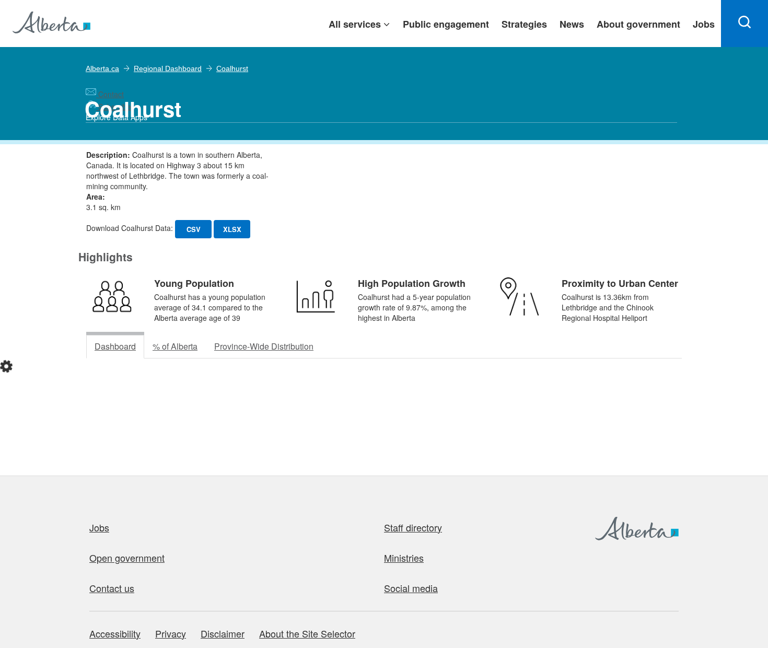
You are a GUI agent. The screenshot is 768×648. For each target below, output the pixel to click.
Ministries (404, 557)
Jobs (99, 527)
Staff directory (413, 527)
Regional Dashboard (168, 68)
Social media (411, 588)
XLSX (232, 229)
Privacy (170, 633)
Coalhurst (232, 68)
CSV (194, 229)
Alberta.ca (102, 68)
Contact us (111, 588)
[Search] (744, 23)
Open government (127, 557)
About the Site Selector (307, 633)
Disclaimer (223, 633)
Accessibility (115, 633)
